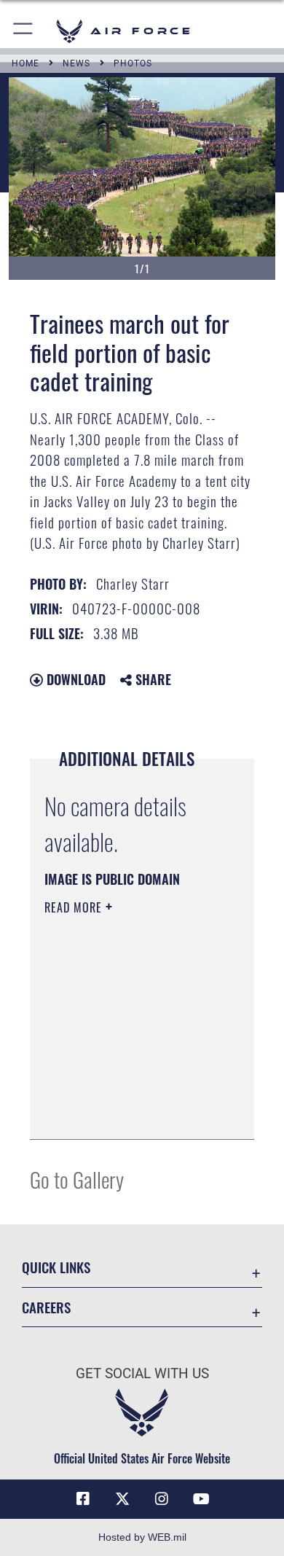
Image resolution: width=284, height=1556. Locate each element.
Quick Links (56, 1267)
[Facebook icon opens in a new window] (83, 1499)
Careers (46, 1307)
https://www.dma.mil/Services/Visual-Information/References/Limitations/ (132, 1112)
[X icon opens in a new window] (122, 1499)
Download (74, 679)
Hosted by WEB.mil (142, 1537)
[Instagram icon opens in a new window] (162, 1499)
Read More (75, 907)
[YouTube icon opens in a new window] (201, 1499)
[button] (23, 31)
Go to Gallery (77, 1179)
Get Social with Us (142, 1373)
